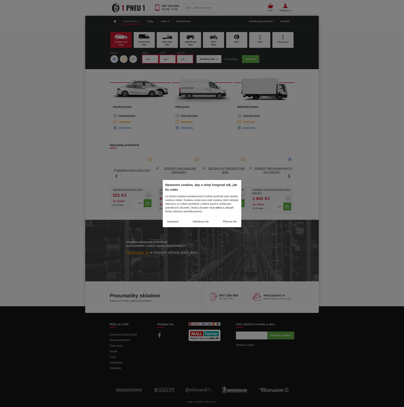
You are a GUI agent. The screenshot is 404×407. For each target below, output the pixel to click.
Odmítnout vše (201, 221)
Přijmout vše (230, 221)
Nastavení (173, 221)
